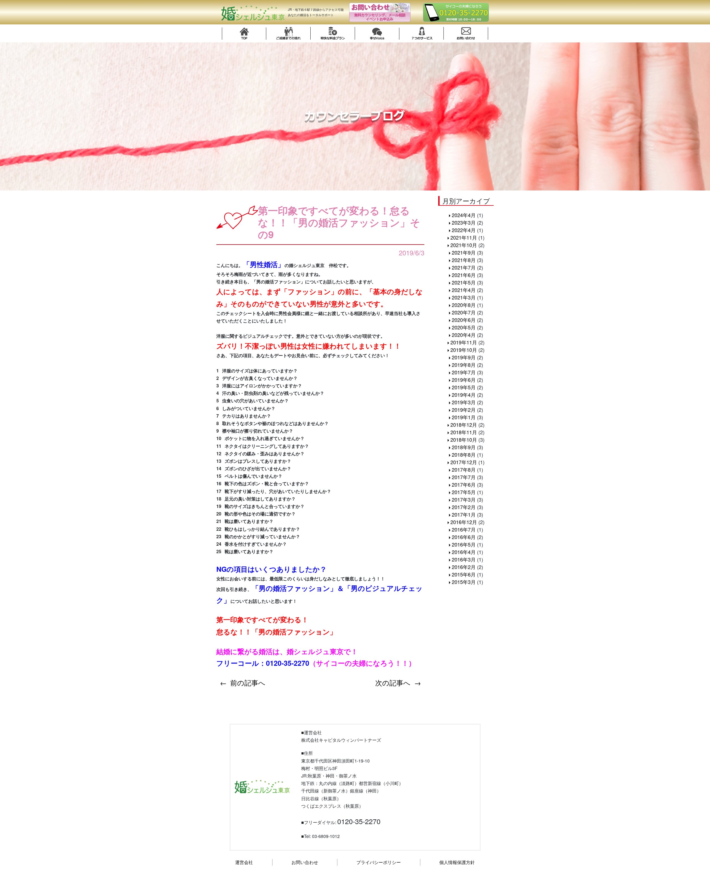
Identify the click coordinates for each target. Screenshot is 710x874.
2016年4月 (464, 551)
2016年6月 (464, 536)
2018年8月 (464, 454)
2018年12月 (463, 424)
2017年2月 (464, 506)
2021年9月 (464, 252)
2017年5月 (464, 492)
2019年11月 (463, 342)
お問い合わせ (304, 862)
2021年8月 (464, 259)
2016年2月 (464, 566)
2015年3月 (464, 581)
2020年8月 (464, 304)
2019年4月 (464, 394)
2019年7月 (464, 372)
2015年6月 (464, 574)
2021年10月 (463, 244)
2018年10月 (463, 439)
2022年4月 (464, 229)
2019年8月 (464, 364)
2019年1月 (464, 417)
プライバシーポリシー (378, 862)
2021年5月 (464, 282)
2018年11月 (463, 432)
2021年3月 (464, 297)
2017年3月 (464, 499)
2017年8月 (464, 469)
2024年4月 (464, 214)
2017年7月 (464, 477)
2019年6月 (464, 379)
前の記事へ (247, 682)
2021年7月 (464, 267)
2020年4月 (464, 334)
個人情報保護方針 (457, 862)
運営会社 (244, 862)
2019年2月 (464, 409)
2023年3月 (464, 222)
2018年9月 (464, 447)
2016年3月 (464, 559)
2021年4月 (464, 289)
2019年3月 (464, 402)
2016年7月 (464, 529)
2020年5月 (464, 327)
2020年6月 (464, 319)
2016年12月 (463, 521)
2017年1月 (464, 514)
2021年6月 (464, 274)
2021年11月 (463, 237)
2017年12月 (463, 462)
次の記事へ (392, 682)
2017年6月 (464, 484)
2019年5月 (464, 387)
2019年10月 (463, 349)
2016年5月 (464, 544)
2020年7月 (464, 312)
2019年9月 (464, 357)
